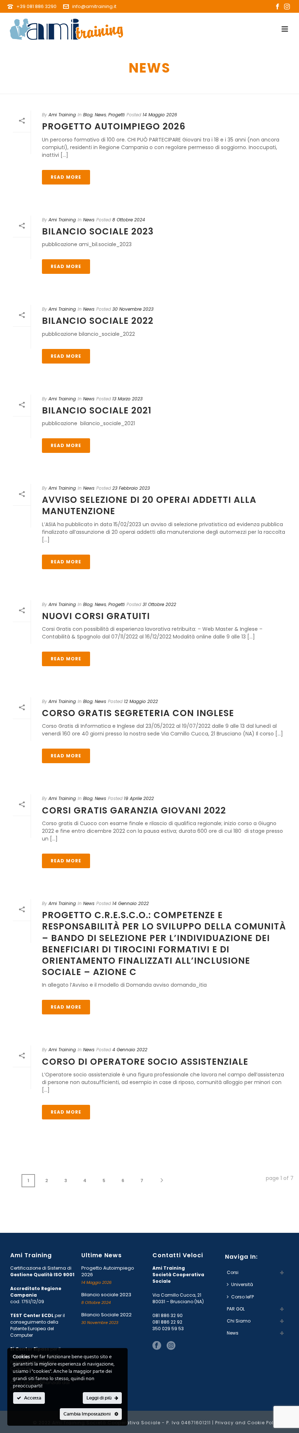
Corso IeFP (242, 1297)
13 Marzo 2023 (127, 399)
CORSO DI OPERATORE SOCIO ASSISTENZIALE (145, 1062)
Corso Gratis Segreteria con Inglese (138, 713)
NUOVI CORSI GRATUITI (96, 616)
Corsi (232, 1272)
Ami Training (62, 115)
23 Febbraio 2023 (131, 488)
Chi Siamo (239, 1321)
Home (262, 87)
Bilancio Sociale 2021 (96, 410)
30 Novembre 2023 (133, 309)
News (100, 115)
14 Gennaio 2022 (130, 903)
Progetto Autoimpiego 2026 (114, 126)
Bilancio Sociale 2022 (98, 321)
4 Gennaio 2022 (129, 1049)
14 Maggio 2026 (160, 115)
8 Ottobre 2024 (128, 220)
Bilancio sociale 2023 (98, 231)
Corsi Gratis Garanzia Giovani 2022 (134, 810)
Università (242, 1284)
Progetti (116, 115)
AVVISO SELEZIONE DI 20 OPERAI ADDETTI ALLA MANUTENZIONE (149, 505)
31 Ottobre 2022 (159, 604)
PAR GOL (236, 1309)
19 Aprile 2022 (139, 798)
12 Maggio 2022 (141, 701)
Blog (88, 115)
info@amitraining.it (94, 6)
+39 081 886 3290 (37, 6)
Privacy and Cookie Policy (248, 1423)
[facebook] (156, 1346)
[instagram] (171, 1346)
